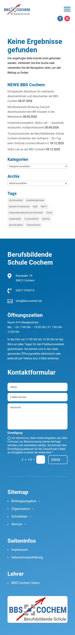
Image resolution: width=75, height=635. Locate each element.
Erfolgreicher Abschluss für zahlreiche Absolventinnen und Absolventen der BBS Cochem (33, 96)
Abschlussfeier (16, 200)
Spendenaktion (16, 225)
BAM (35, 206)
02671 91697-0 (25, 290)
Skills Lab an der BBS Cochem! (26, 149)
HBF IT (44, 206)
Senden (55, 460)
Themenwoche (33, 225)
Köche (49, 212)
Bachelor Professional (19, 206)
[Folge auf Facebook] (60, 18)
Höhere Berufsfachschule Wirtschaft (26, 212)
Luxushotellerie (31, 219)
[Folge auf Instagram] (67, 18)
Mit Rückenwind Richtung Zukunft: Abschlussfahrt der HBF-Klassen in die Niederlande (31, 111)
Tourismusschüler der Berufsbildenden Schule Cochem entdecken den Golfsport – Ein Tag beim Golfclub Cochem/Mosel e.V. (36, 138)
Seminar (46, 219)
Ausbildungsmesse (35, 200)
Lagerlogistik (15, 219)
